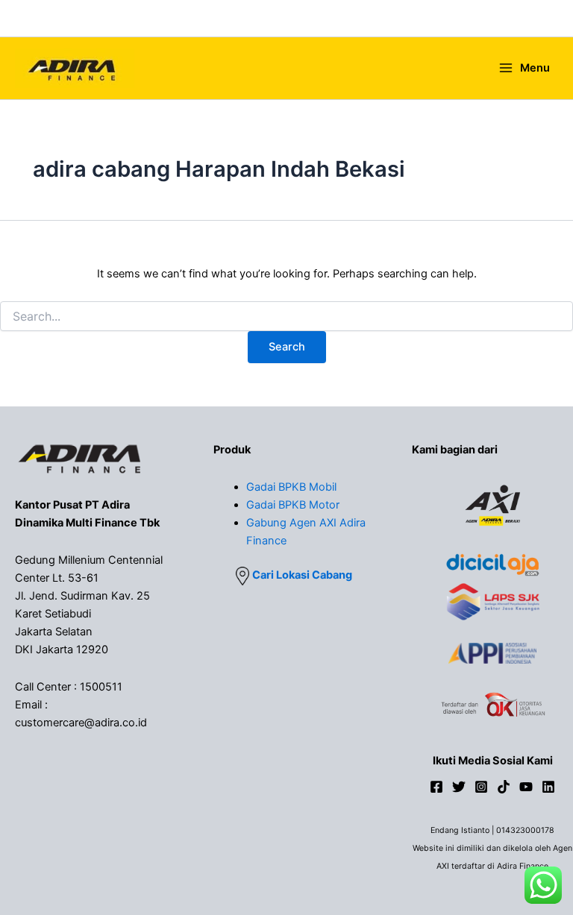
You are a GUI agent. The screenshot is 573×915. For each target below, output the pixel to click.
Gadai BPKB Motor (292, 505)
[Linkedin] (548, 786)
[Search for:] (286, 316)
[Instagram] (481, 786)
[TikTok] (503, 786)
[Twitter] (459, 786)
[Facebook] (436, 786)
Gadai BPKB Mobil (291, 487)
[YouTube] (526, 786)
